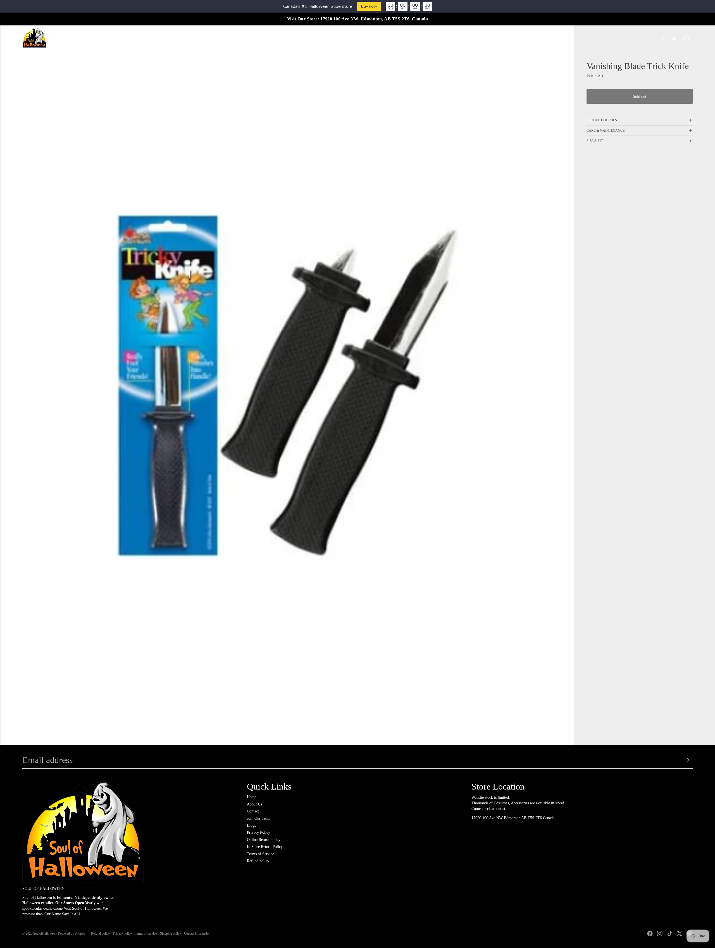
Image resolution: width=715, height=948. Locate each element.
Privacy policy (122, 933)
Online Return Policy (263, 840)
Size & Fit (595, 141)
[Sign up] (686, 760)
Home (251, 797)
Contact (253, 811)
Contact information (197, 933)
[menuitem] (252, 38)
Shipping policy (170, 933)
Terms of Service (260, 854)
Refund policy (258, 861)
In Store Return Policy (265, 847)
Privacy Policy (258, 832)
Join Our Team (258, 818)
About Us (254, 804)
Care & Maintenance (606, 130)
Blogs (251, 825)
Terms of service (146, 933)
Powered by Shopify (71, 933)
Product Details (602, 120)
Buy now (369, 6)
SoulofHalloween (44, 933)
